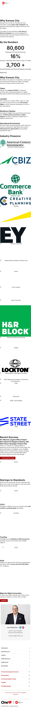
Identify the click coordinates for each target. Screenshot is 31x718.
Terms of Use (16, 692)
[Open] (3, 5)
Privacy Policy (8, 692)
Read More (6, 584)
